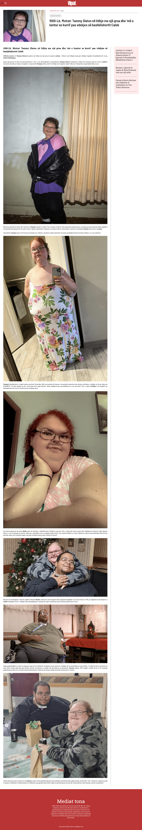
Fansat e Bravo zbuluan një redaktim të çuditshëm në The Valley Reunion (126, 84)
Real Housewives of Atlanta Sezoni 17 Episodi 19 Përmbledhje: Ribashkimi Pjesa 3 (126, 56)
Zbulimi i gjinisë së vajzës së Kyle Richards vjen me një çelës (126, 70)
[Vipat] (71, 3)
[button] (6, 3)
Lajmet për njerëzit (55, 15)
